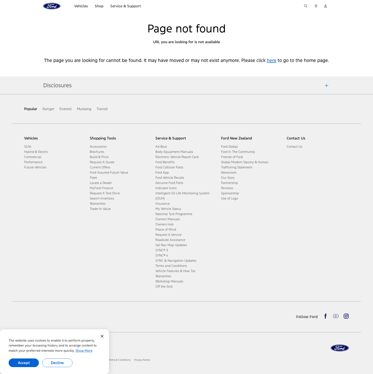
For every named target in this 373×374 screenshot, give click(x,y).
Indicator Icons (166, 188)
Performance (33, 162)
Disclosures (57, 85)
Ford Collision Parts (169, 167)
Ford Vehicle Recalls (169, 178)
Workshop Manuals (169, 281)
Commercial (32, 157)
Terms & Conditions (119, 359)
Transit (102, 108)
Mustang (84, 108)
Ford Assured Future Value (109, 172)
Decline (57, 362)
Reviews (227, 188)
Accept (24, 362)
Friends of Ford (232, 157)
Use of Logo (229, 198)
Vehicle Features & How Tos (175, 271)
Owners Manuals (167, 219)
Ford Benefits (165, 162)
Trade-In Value (100, 209)
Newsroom (229, 172)
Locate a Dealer (101, 183)
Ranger (48, 108)
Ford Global (229, 146)
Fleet (93, 178)
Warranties (98, 203)
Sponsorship (230, 193)
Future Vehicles (35, 167)
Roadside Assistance (170, 240)
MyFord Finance (101, 188)
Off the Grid (163, 286)
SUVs (27, 146)
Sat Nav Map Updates (171, 245)
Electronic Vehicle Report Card (177, 157)
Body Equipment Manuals (174, 152)
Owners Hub (164, 224)
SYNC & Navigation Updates (175, 260)
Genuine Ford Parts (169, 183)
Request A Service (168, 235)
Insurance (162, 203)
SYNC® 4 (161, 255)
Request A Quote (102, 162)
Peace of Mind (165, 229)
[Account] (325, 6)
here (271, 60)
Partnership (229, 183)
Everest (66, 108)
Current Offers (100, 167)
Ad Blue (161, 146)
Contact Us (294, 146)
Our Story (228, 178)
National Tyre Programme (173, 214)
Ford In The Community (238, 152)
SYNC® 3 (161, 250)
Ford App (162, 172)
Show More (84, 351)
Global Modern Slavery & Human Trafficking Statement (245, 164)
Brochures (97, 152)
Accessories (98, 146)
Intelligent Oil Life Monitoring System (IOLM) (182, 195)
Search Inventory (102, 198)
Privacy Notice (142, 359)
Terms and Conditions (171, 266)
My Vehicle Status (168, 209)
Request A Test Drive (105, 193)
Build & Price (99, 157)
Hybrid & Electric (36, 152)
